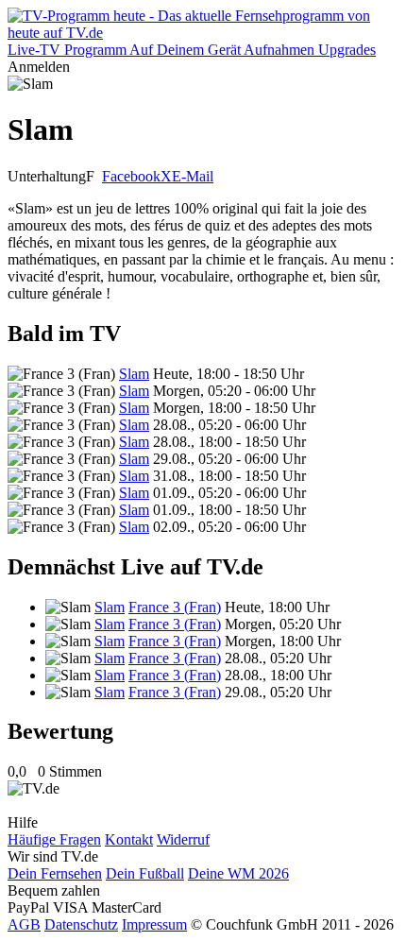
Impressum (154, 924)
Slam (134, 374)
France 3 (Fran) (174, 607)
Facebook (131, 176)
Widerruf (183, 839)
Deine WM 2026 (238, 873)
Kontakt (129, 839)
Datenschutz (81, 924)
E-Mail (192, 176)
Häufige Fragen (54, 839)
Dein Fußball (145, 873)
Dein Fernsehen (55, 873)
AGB (24, 924)
